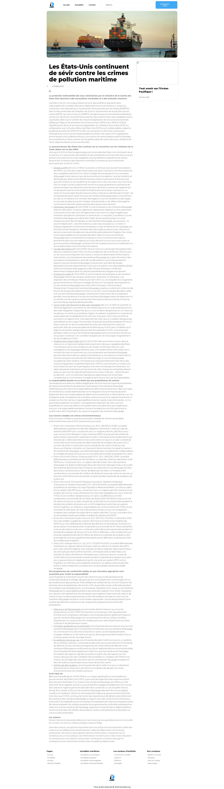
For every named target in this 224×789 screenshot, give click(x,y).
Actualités (79, 5)
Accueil (66, 5)
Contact (92, 5)
